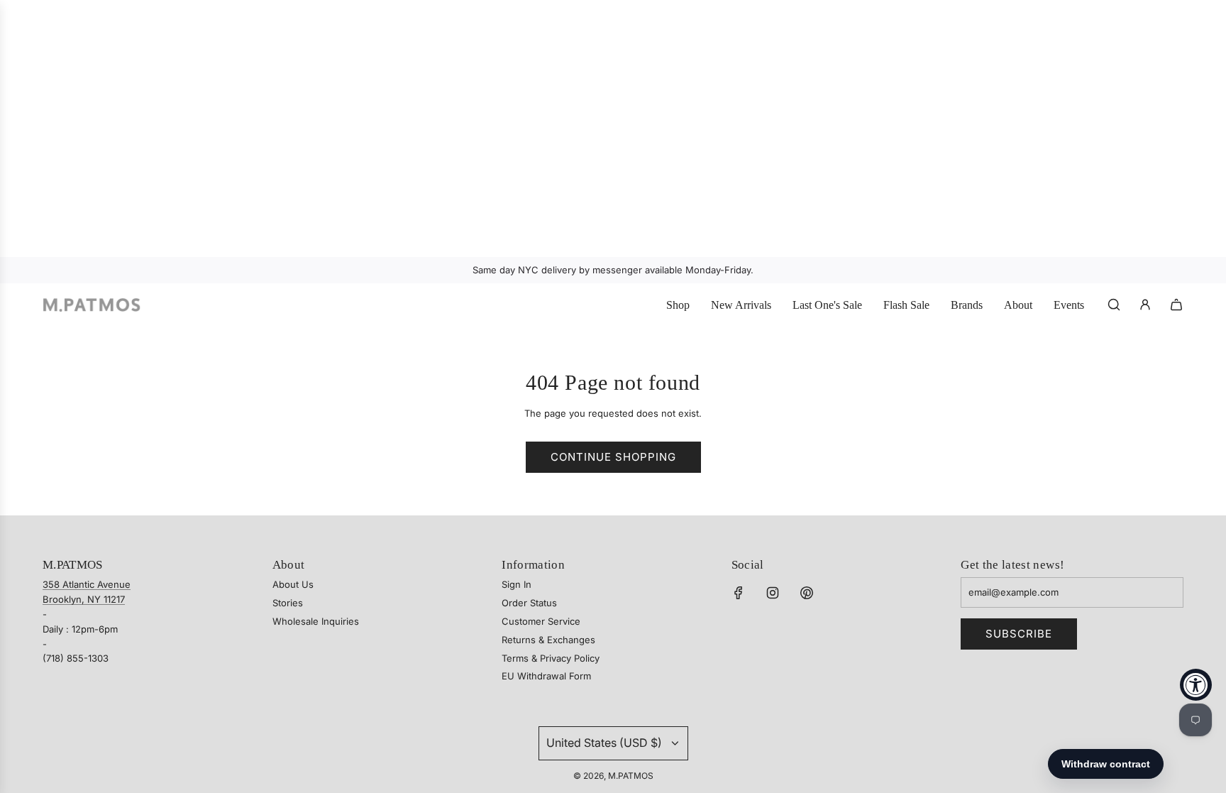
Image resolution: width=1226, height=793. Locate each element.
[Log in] (1145, 304)
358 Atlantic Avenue (87, 584)
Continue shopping (613, 457)
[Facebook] (738, 592)
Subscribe (1018, 633)
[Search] (1114, 304)
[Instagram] (772, 592)
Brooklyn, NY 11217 (84, 599)
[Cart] (1176, 304)
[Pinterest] (806, 592)
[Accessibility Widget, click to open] (1196, 685)
